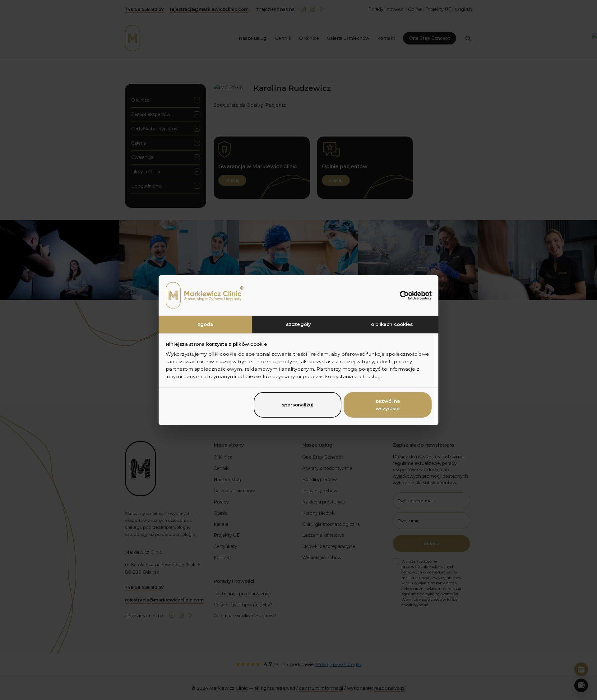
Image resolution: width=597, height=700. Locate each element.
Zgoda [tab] (205, 324)
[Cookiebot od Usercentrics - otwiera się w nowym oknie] (404, 295)
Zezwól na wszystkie (387, 404)
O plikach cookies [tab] (392, 324)
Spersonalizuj (297, 405)
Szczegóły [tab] (298, 324)
